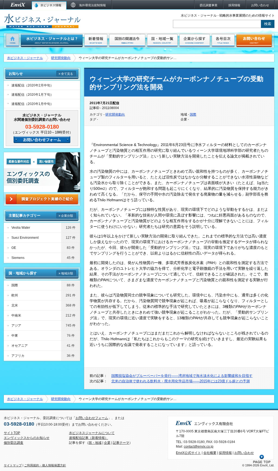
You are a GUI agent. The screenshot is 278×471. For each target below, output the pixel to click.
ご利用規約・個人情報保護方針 (45, 465)
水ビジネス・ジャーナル (25, 58)
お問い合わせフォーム (91, 418)
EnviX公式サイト (188, 453)
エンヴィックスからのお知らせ (26, 438)
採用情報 (225, 453)
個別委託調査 (13, 443)
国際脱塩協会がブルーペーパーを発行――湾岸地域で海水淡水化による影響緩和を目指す (181, 376)
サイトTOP (12, 433)
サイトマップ (13, 465)
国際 (193, 114)
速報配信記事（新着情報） (88, 438)
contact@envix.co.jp (198, 446)
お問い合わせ (244, 453)
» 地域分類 (66, 273)
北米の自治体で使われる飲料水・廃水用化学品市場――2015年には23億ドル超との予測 (180, 381)
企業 (107, 443)
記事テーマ (121, 443)
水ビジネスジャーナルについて (92, 433)
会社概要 (209, 453)
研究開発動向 (61, 58)
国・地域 (95, 443)
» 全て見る (66, 73)
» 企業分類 (66, 215)
